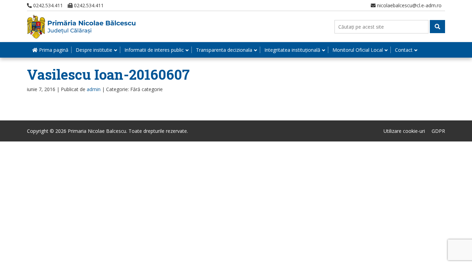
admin (94, 89)
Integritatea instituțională (292, 50)
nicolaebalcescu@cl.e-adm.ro (409, 5)
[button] (437, 26)
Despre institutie (94, 50)
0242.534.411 (47, 5)
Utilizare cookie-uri (404, 131)
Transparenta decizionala (224, 50)
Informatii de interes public (154, 50)
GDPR (438, 131)
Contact (404, 50)
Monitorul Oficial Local (357, 50)
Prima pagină (53, 50)
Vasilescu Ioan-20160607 (108, 74)
